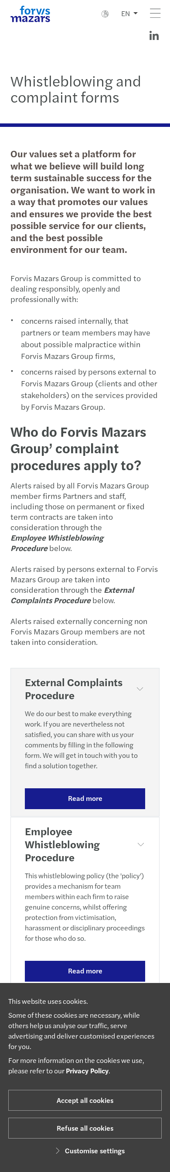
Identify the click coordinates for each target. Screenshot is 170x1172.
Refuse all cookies (85, 1128)
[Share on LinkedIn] (153, 35)
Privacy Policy (87, 1071)
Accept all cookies (85, 1100)
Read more (85, 798)
